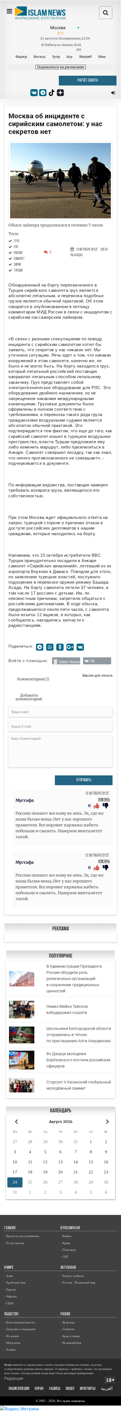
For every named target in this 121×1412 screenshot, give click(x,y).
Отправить (83, 780)
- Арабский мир (15, 1282)
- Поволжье (68, 1249)
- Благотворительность (19, 1322)
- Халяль (9, 1349)
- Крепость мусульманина (21, 1236)
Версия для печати (97, 675)
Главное (10, 1228)
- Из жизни (11, 1336)
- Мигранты (12, 1342)
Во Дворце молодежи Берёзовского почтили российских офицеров (78, 1060)
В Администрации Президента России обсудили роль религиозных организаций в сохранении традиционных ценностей (74, 978)
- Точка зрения (14, 1243)
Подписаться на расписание (60, 67)
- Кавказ (65, 1236)
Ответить (104, 800)
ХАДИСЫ (54, 1389)
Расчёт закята (87, 80)
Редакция (13, 1378)
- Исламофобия (70, 1342)
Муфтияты (87, 1389)
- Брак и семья (70, 1336)
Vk (92, 660)
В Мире (9, 1268)
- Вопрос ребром (72, 1275)
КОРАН (39, 1389)
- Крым (65, 1243)
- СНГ (64, 1256)
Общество (11, 1314)
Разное (65, 1314)
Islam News (69, 661)
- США (9, 1303)
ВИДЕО (70, 1389)
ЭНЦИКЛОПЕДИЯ (18, 1389)
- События (67, 1329)
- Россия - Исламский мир (77, 1282)
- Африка (10, 1296)
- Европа (10, 1289)
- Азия (8, 1275)
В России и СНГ (70, 1228)
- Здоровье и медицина (19, 1329)
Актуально (68, 1268)
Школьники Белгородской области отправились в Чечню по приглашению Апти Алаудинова (78, 1034)
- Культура (67, 1322)
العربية (107, 1389)
